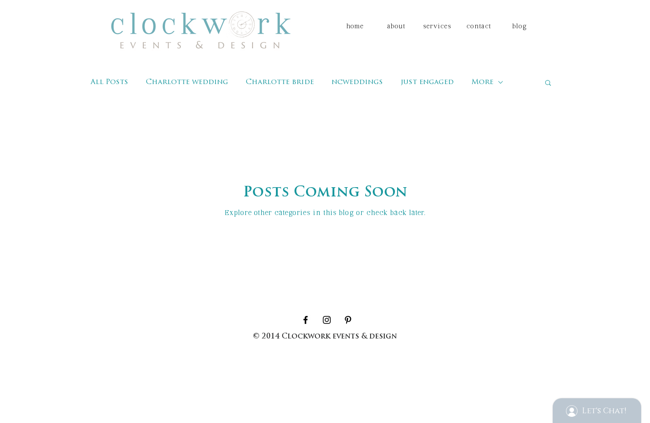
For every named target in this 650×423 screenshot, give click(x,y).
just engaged (427, 82)
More (482, 82)
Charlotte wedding (187, 82)
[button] (548, 83)
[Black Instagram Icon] (326, 320)
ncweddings (357, 82)
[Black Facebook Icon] (305, 320)
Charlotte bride (280, 82)
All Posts (109, 82)
